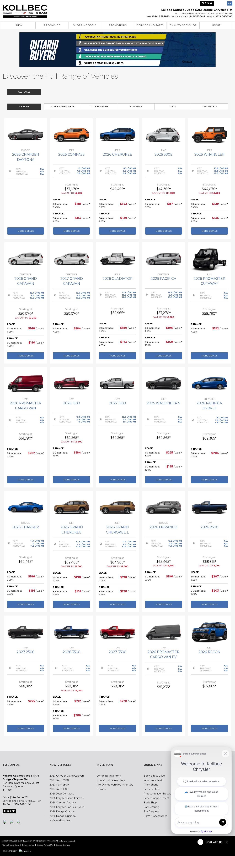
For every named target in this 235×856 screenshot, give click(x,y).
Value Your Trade (153, 780)
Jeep (95, 91)
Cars (173, 106)
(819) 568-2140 (224, 16)
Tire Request (151, 811)
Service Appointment (156, 798)
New (19, 25)
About (215, 25)
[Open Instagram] (12, 822)
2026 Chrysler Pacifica (63, 802)
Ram (116, 91)
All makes (24, 91)
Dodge (75, 91)
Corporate (209, 106)
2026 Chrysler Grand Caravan (67, 798)
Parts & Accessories (155, 816)
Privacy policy (28, 845)
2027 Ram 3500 (59, 780)
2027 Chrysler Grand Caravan (67, 775)
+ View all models (60, 820)
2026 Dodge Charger (62, 811)
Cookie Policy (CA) (45, 845)
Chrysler (54, 91)
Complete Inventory (109, 775)
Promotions (118, 25)
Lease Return (152, 789)
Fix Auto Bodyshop (183, 25)
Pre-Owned (52, 25)
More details (26, 231)
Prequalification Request (158, 793)
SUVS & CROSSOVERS (62, 106)
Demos (101, 789)
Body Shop (150, 802)
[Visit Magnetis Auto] (26, 851)
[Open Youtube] (19, 822)
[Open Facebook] (5, 822)
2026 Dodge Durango (63, 816)
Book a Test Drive (154, 775)
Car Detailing (151, 807)
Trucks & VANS (99, 106)
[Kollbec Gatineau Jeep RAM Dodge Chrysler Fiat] (25, 9)
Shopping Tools (85, 25)
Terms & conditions (11, 845)
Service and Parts (150, 25)
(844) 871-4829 (160, 16)
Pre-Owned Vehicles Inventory (115, 784)
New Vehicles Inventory (111, 780)
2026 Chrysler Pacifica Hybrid (67, 807)
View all (24, 106)
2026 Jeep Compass (62, 793)
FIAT (137, 91)
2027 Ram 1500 (59, 789)
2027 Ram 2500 (59, 784)
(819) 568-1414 (197, 16)
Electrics (136, 106)
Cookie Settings (63, 845)
